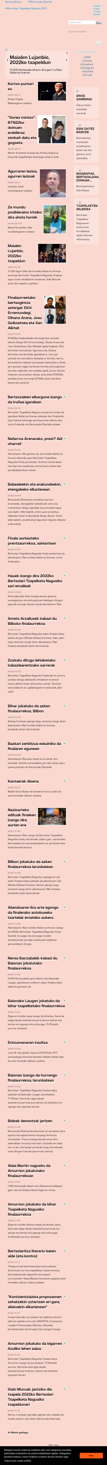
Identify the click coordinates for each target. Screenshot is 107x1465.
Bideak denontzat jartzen (30, 1121)
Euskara (96, 6)
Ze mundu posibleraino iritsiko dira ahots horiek (25, 213)
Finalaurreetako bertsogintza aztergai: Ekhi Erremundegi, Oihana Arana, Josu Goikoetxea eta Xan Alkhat (25, 313)
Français (97, 12)
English (96, 9)
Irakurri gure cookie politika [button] (17, 1460)
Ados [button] (91, 1455)
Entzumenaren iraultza (28, 1043)
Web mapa (53, 1445)
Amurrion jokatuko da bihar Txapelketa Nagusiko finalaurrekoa (32, 1210)
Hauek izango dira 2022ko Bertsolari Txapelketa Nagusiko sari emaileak (35, 581)
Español (96, 14)
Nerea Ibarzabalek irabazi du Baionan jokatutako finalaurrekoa (32, 963)
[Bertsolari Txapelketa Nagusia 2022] (53, 9)
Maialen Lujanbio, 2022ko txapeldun (30, 60)
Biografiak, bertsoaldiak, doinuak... (88, 177)
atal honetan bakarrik (77, 32)
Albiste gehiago (19, 1432)
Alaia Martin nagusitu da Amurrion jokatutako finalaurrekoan (29, 1171)
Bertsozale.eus (14, 2)
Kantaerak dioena (23, 782)
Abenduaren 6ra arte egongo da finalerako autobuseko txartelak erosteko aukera (33, 913)
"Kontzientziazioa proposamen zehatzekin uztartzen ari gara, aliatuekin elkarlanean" (35, 1302)
